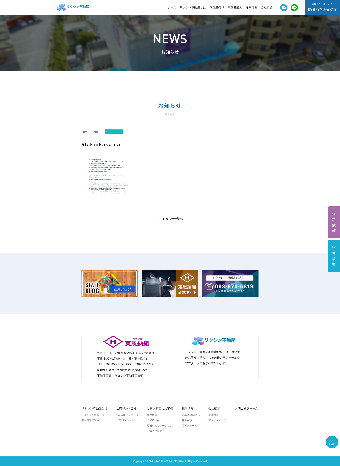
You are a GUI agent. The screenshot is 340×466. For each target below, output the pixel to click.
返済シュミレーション (159, 425)
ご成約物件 (153, 420)
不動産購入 (235, 7)
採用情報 (251, 7)
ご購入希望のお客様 (160, 408)
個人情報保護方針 (91, 420)
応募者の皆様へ (191, 415)
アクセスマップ (217, 420)
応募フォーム (189, 425)
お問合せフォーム (246, 408)
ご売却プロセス (125, 420)
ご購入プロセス (156, 430)
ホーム (171, 7)
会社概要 (267, 7)
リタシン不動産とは (193, 7)
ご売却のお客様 (126, 408)
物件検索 (152, 415)
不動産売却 (216, 7)
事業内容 (213, 415)
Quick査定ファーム (127, 415)
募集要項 (187, 420)
